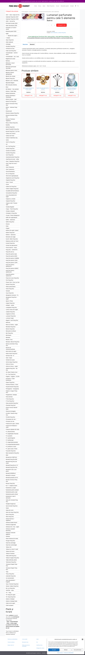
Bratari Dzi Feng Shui (11, 101)
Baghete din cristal (10, 58)
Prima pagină (25, 11)
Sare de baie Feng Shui (11, 506)
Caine (7, 140)
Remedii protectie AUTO (12, 477)
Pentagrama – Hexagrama (12, 388)
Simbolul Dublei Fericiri (11, 522)
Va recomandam (10, 578)
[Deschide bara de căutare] (78, 6)
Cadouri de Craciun (10, 133)
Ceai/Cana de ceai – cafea (12, 159)
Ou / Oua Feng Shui (10, 374)
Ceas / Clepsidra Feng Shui (12, 161)
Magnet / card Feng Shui (12, 320)
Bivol (7, 87)
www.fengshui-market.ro (35, 653)
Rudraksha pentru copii (11, 492)
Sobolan (8, 536)
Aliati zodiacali (9, 42)
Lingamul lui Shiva (10, 313)
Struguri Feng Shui (10, 540)
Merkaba (8, 337)
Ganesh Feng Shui (10, 284)
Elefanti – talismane (11, 234)
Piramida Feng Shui (10, 405)
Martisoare (8, 335)
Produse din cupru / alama (12, 423)
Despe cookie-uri (60, 652)
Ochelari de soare (10, 360)
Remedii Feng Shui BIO (11, 459)
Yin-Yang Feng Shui (10, 596)
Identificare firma (39, 645)
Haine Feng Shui (10, 288)
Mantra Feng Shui (10, 329)
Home (35, 6)
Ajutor (44, 6)
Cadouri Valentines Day (11, 137)
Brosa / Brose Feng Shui (12, 122)
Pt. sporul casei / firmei (11, 448)
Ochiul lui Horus (10, 364)
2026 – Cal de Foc (10, 21)
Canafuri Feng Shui (10, 152)
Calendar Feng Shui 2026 (12, 19)
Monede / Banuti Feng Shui (12, 341)
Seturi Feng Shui (10, 514)
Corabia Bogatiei (10, 206)
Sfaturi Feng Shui (50, 6)
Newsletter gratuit (65, 6)
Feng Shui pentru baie (11, 254)
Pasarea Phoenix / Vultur (12, 384)
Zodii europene (9, 605)
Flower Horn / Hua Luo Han (12, 282)
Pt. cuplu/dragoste (10, 438)
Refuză (65, 649)
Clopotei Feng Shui (10, 180)
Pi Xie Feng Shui (10, 399)
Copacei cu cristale (10, 198)
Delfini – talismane (10, 219)
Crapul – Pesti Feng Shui (12, 209)
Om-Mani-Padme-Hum (11, 372)
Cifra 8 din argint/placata (12, 175)
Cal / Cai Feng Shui (10, 146)
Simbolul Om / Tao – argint (12, 526)
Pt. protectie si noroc (11, 446)
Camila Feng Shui (10, 148)
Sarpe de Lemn (9, 510)
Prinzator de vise (10, 421)
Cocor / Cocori (9, 182)
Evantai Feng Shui (10, 243)
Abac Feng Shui (10, 40)
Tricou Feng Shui (10, 573)
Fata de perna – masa (11, 247)
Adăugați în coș (61, 25)
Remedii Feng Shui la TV (12, 465)
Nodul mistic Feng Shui (11, 353)
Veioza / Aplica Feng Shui (12, 586)
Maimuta (8, 322)
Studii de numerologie (11, 545)
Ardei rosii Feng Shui (11, 50)
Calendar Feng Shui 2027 (12, 17)
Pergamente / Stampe (11, 394)
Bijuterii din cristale (10, 76)
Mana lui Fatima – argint (12, 324)
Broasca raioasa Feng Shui (12, 113)
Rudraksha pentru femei (12, 494)
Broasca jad (9, 111)
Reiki (7, 455)
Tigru (7, 571)
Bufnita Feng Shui (10, 127)
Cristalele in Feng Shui (11, 213)
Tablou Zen (8, 547)
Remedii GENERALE (11, 473)
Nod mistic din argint (11, 351)
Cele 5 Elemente (54, 32)
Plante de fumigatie (11, 411)
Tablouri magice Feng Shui (12, 557)
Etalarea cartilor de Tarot (12, 241)
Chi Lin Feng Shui (10, 173)
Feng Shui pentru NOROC (12, 268)
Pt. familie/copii (9, 440)
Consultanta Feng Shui (11, 193)
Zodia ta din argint (10, 603)
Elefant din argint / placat (12, 230)
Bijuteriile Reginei (10, 82)
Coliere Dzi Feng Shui (11, 186)
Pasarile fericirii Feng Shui (12, 386)
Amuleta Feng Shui (10, 46)
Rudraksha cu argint (11, 487)
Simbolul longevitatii (11, 524)
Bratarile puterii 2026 (11, 31)
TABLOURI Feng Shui (11, 555)
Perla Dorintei (9, 396)
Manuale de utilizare (11, 331)
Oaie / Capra (9, 357)
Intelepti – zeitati (10, 305)
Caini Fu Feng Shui (10, 142)
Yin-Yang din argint (10, 594)
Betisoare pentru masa (11, 70)
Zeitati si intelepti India (11, 601)
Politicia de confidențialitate (12, 639)
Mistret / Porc (9, 339)
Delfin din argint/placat (11, 217)
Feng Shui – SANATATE (11, 249)
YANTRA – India (10, 590)
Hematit (8, 291)
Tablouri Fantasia (10, 553)
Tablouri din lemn (10, 551)
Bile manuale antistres (11, 84)
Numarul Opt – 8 (10, 355)
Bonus (39, 6)
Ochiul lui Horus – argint (12, 366)
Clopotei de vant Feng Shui (12, 178)
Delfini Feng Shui (10, 221)
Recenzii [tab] (32, 44)
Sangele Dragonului (10, 503)
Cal (6, 144)
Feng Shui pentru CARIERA (12, 258)
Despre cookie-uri (11, 645)
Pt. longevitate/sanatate (12, 442)
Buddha (8, 125)
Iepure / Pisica (9, 301)
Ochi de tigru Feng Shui (11, 362)
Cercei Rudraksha (10, 171)
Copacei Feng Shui (10, 201)
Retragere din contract (40, 648)
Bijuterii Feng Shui (10, 78)
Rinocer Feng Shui (10, 483)
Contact (72, 6)
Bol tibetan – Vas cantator (12, 89)
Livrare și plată (24, 639)
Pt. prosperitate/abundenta (12, 444)
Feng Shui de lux (10, 251)
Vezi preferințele (77, 649)
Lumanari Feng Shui (33, 11)
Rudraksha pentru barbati (12, 490)
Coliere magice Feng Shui (12, 188)
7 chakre (8, 37)
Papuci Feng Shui (10, 382)
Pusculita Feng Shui (11, 450)
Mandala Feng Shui (10, 326)
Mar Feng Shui (9, 333)
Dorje (7, 226)
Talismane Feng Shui (11, 562)
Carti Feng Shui (9, 155)
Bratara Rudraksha (10, 93)
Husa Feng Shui (10, 293)
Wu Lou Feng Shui (10, 588)
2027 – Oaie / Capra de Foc (12, 14)
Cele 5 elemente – (10, 169)
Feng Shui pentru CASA (11, 260)
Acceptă (54, 649)
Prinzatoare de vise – (11, 419)
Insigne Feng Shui (10, 303)
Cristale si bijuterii (10, 211)
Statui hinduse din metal (12, 538)
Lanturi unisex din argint (12, 309)
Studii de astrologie (10, 542)
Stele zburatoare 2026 (11, 25)
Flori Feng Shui (9, 280)
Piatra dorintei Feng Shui (12, 403)
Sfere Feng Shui (10, 516)
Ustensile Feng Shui (11, 576)
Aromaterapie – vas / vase (12, 56)
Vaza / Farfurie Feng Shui (12, 584)
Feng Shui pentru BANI (11, 256)
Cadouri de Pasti (10, 135)
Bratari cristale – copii (11, 99)
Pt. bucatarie (9, 435)
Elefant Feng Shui (10, 232)
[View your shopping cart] (75, 6)
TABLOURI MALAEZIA (11, 560)
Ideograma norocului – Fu (12, 295)
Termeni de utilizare (11, 642)
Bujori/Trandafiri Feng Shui (12, 129)
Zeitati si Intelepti (10, 599)
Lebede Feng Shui (10, 311)
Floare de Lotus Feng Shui (12, 278)
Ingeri (7, 33)
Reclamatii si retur (25, 642)
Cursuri (57, 6)
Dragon (7, 228)
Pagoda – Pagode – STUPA (12, 376)
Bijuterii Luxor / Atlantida (12, 80)
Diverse (8, 224)
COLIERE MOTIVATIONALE (12, 190)
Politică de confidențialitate (68, 652)
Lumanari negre (10, 318)
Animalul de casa (10, 48)
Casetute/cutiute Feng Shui (12, 157)
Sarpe (7, 508)
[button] (82, 639)
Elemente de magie (10, 236)
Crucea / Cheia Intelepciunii (12, 215)
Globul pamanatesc (10, 286)
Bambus (8, 60)
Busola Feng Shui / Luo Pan (12, 131)
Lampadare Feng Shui (11, 307)
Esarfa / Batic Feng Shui (12, 239)
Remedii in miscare (10, 475)
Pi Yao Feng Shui (10, 401)
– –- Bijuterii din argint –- (12, 35)
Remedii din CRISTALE (11, 457)
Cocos (7, 184)
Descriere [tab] (25, 44)
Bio (37, 642)
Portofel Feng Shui (10, 417)
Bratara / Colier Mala (11, 91)
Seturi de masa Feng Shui (12, 512)
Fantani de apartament (11, 245)
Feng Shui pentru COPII (11, 262)
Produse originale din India (12, 429)
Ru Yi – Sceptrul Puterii (11, 485)
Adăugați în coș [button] (28, 95)
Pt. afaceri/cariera (10, 431)
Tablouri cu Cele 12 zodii (12, 549)
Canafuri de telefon (10, 150)
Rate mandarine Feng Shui (12, 453)
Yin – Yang (8, 592)
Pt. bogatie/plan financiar (12, 433)
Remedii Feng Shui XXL (11, 467)
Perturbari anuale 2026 (11, 23)
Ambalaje (8, 44)
